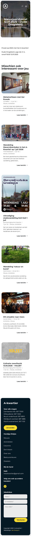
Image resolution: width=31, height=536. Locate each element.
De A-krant (8, 450)
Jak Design (15, 530)
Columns (7, 446)
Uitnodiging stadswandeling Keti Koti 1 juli (15, 218)
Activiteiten (23, 27)
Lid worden (10, 428)
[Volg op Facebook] (5, 486)
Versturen (21, 520)
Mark (9, 27)
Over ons (7, 453)
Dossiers (7, 461)
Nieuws (7, 438)
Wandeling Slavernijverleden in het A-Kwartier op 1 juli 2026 (15, 147)
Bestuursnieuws (10, 457)
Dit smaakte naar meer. (14, 317)
